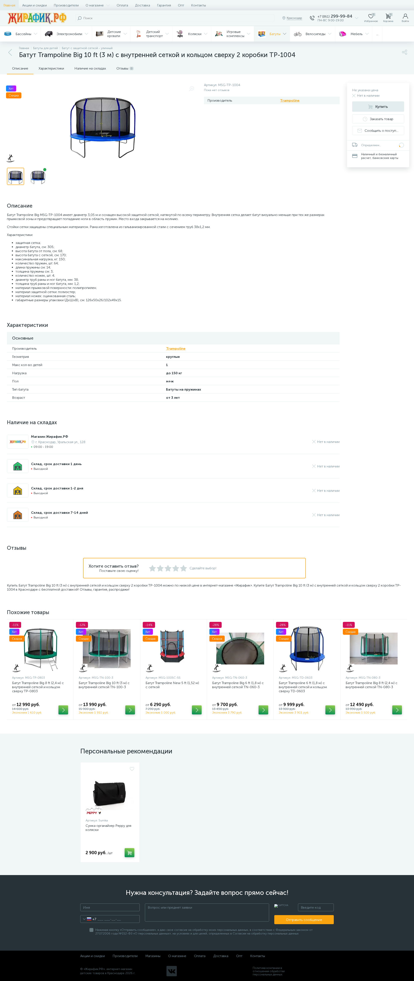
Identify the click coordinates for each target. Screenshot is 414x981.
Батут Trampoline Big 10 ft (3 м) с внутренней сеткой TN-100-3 (104, 685)
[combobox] (88, 919)
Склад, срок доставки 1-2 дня (57, 488)
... (377, 34)
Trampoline (290, 100)
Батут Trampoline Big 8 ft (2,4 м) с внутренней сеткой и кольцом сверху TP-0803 (38, 687)
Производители (66, 5)
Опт (181, 5)
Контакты (198, 5)
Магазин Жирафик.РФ (49, 437)
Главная (9, 5)
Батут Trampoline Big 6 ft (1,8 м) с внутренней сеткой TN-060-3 (238, 685)
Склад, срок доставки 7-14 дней (59, 513)
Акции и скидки (34, 5)
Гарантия (164, 5)
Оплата (122, 5)
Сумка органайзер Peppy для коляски (108, 828)
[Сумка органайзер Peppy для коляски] (110, 791)
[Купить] (63, 709)
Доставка (142, 5)
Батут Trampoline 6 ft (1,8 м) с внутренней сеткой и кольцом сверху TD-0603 (303, 687)
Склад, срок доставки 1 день (56, 464)
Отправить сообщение (304, 920)
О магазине (95, 5)
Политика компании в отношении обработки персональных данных (269, 971)
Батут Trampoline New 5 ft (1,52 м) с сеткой (172, 685)
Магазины (152, 956)
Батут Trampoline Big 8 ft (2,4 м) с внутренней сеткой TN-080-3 (371, 685)
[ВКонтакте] (171, 971)
